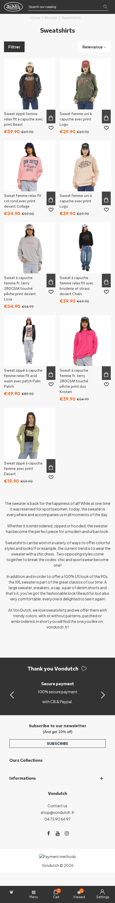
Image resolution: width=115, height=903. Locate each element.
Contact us (57, 805)
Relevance (92, 46)
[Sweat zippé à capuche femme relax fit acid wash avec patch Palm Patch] (29, 340)
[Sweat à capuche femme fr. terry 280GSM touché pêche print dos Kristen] (85, 340)
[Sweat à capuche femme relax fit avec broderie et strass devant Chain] (85, 247)
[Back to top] (104, 876)
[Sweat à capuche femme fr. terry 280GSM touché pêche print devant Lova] (29, 247)
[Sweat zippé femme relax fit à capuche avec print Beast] (29, 83)
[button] (103, 694)
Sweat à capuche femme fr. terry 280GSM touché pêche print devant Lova (20, 288)
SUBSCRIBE (57, 743)
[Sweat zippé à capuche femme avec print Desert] (29, 433)
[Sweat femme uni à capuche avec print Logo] (85, 83)
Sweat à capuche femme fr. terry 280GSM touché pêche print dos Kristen (74, 381)
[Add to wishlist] (51, 128)
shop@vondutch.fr (57, 812)
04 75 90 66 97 (57, 819)
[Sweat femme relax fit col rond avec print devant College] (29, 166)
